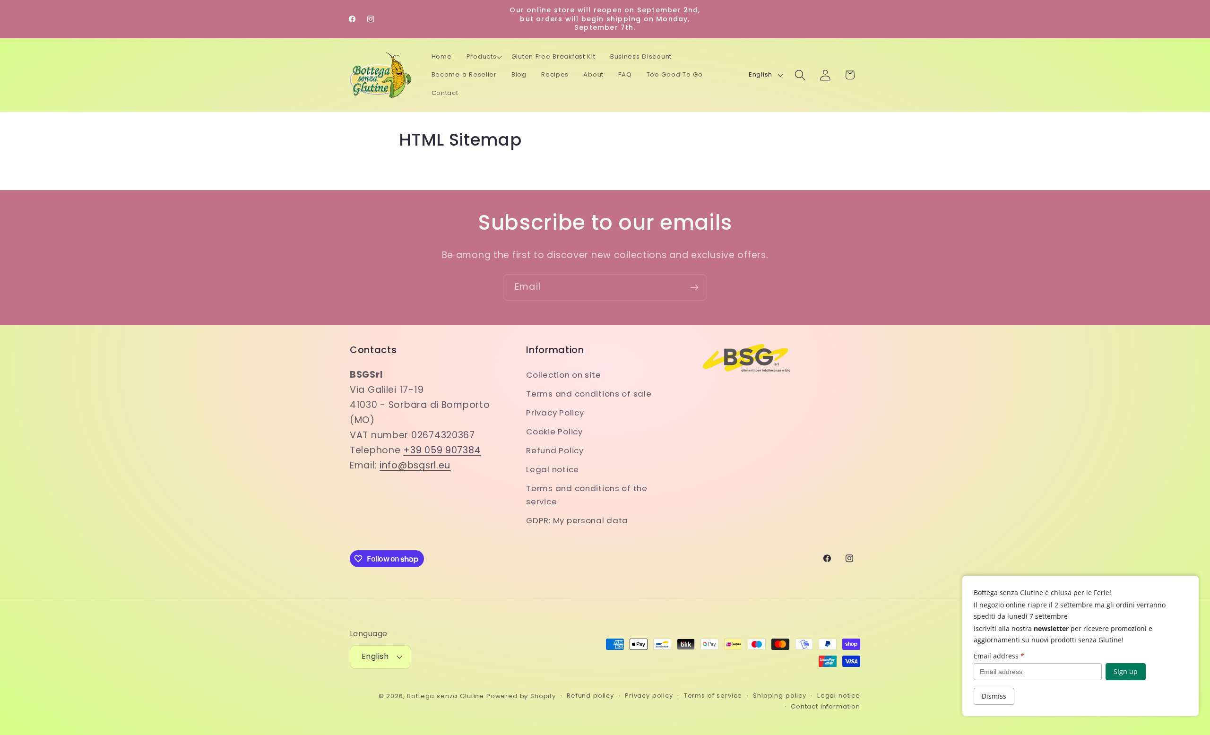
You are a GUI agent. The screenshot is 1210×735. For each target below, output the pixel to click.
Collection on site (563, 374)
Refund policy (590, 695)
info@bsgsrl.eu (415, 465)
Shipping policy (779, 695)
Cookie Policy (554, 431)
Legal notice (552, 469)
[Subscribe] (694, 287)
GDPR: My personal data (577, 520)
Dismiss (994, 696)
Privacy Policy (555, 412)
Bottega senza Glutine (445, 696)
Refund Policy (554, 450)
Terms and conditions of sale (588, 393)
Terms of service (713, 695)
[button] (484, 57)
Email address (999, 655)
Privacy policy (649, 695)
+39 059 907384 (442, 450)
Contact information (825, 706)
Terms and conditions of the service (586, 495)
